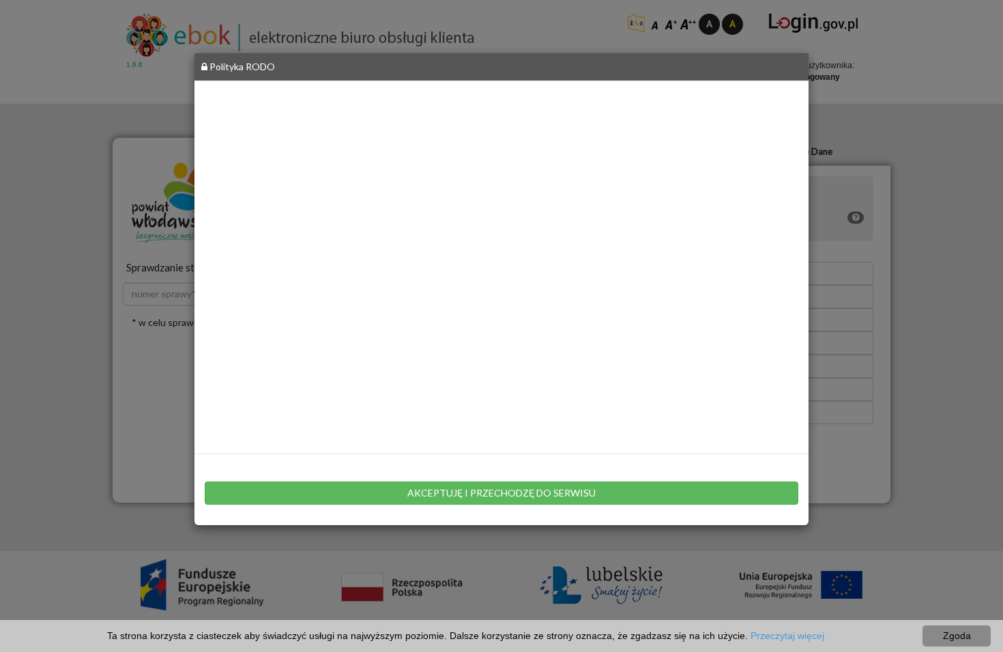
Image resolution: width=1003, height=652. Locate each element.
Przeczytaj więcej (787, 635)
